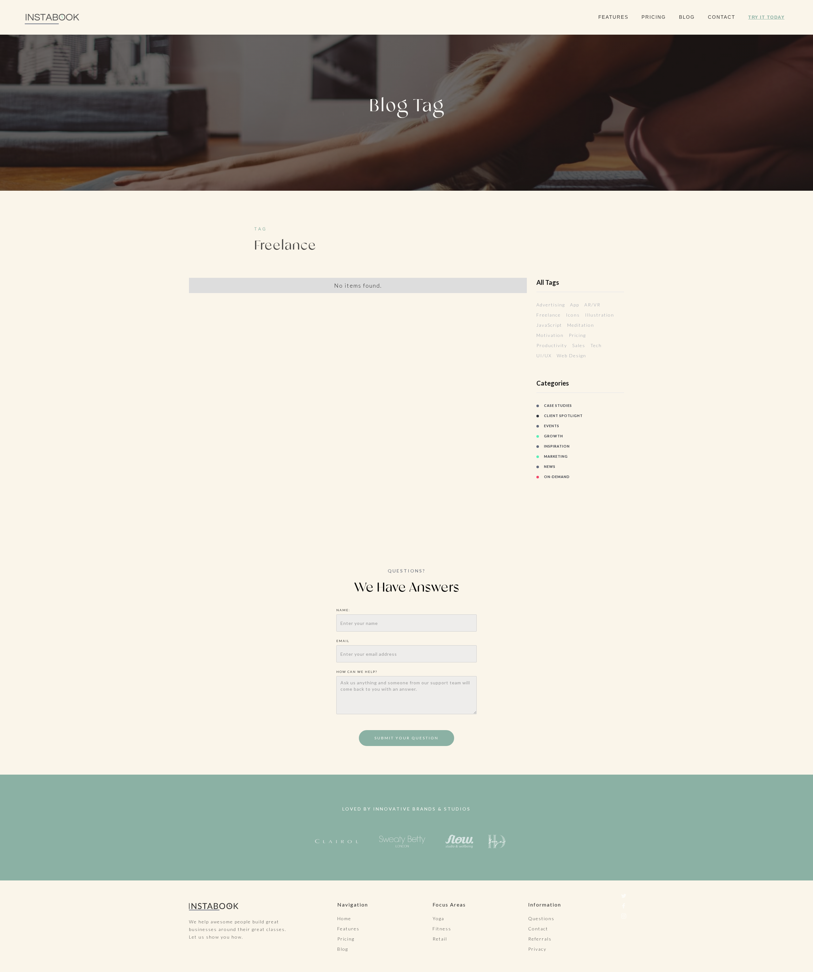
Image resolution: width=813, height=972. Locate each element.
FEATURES (613, 17)
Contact (538, 928)
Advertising (550, 304)
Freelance (548, 315)
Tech (596, 345)
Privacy (537, 949)
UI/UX (544, 355)
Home (344, 918)
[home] (52, 17)
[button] (616, 17)
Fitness (442, 928)
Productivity (551, 345)
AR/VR (592, 304)
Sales (578, 345)
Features (348, 928)
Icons (573, 315)
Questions (541, 918)
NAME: (344, 610)
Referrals (540, 938)
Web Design (571, 355)
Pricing (577, 335)
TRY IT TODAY (766, 17)
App (574, 304)
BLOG (687, 17)
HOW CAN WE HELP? (356, 672)
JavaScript (549, 325)
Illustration (599, 315)
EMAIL (342, 641)
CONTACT (721, 17)
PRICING (654, 17)
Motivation (550, 335)
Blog (342, 949)
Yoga (438, 918)
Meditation (580, 325)
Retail (440, 938)
